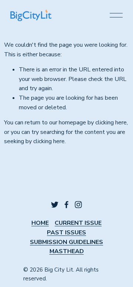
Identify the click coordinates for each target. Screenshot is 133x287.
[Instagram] (78, 204)
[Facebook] (66, 204)
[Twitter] (54, 204)
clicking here (111, 122)
